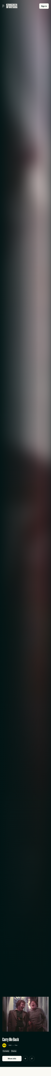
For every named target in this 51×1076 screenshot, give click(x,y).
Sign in (44, 6)
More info (12, 1058)
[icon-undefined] (25, 1058)
